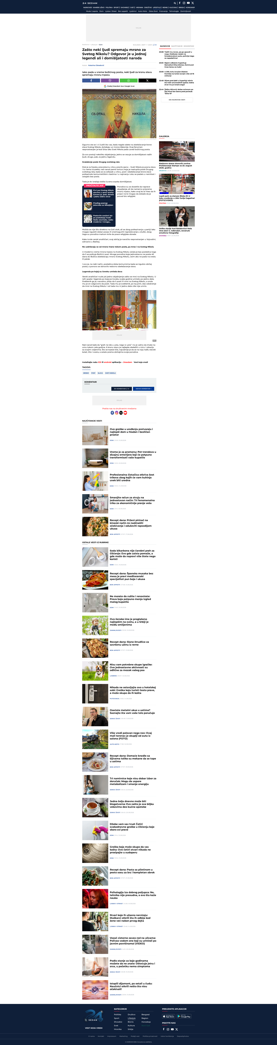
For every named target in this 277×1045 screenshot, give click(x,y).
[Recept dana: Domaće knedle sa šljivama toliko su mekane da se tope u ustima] (95, 762)
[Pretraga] (174, 3)
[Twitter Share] (147, 80)
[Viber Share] (110, 80)
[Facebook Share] (91, 80)
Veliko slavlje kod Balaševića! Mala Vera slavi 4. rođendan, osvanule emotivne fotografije (175, 231)
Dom (101, 11)
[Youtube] (125, 413)
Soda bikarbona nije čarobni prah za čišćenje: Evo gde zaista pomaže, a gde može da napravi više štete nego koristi (132, 555)
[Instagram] (184, 3)
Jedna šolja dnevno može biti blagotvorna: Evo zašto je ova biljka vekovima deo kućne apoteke (132, 804)
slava (100, 373)
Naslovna (85, 44)
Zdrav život (153, 11)
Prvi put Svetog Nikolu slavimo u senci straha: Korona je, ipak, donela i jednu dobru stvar (103, 193)
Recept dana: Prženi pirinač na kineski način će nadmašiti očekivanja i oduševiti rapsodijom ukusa (131, 524)
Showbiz (125, 7)
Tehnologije (174, 11)
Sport (116, 7)
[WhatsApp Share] (129, 80)
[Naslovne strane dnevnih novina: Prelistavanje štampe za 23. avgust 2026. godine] (177, 151)
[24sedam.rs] (89, 3)
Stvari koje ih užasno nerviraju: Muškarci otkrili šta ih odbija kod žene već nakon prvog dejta (130, 918)
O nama (91, 1036)
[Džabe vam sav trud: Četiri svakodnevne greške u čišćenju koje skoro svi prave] (95, 830)
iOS (99, 362)
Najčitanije (177, 46)
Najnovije (87, 7)
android (107, 362)
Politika (109, 7)
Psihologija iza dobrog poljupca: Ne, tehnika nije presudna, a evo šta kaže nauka (133, 895)
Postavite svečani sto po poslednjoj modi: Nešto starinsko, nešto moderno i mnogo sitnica (103, 219)
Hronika (139, 7)
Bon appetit (123, 11)
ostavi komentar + (143, 389)
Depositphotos (183, 1036)
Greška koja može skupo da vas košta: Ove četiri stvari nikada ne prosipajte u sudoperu (130, 850)
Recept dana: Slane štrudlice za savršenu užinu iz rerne (129, 643)
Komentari (189, 46)
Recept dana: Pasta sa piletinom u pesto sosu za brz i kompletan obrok (132, 871)
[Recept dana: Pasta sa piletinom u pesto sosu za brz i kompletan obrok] (95, 876)
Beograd (146, 1014)
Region (145, 1018)
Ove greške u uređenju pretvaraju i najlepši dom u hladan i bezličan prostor (131, 432)
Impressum (111, 1036)
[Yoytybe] (188, 3)
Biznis (165, 7)
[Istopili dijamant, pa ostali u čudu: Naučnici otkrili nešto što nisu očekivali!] (95, 990)
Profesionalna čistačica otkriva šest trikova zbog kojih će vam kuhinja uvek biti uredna (132, 477)
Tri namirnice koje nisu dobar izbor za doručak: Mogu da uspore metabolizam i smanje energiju (133, 781)
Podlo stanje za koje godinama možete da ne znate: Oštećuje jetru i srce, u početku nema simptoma (132, 964)
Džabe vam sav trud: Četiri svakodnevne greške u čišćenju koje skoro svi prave (132, 827)
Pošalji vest (135, 1036)
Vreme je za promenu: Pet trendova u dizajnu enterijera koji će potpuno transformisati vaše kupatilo (133, 455)
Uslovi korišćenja (167, 1036)
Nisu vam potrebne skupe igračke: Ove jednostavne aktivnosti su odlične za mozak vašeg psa (131, 667)
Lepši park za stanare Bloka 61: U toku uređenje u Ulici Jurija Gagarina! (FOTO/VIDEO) (177, 198)
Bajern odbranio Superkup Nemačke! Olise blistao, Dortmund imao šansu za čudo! (179, 65)
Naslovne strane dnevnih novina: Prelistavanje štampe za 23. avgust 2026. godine (175, 166)
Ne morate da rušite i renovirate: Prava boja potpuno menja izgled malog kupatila (130, 599)
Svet (132, 7)
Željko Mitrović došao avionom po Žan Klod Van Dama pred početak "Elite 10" (178, 91)
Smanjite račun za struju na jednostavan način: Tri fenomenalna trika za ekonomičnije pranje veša (132, 500)
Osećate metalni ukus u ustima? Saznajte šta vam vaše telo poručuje (132, 712)
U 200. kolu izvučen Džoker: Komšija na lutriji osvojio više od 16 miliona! (179, 74)
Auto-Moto (142, 11)
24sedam (127, 362)
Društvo (148, 7)
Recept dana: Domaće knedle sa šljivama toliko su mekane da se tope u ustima (133, 759)
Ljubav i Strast (111, 11)
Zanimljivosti (185, 11)
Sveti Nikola (110, 373)
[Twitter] (192, 3)
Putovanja (163, 11)
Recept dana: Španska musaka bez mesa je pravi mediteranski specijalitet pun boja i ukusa (131, 576)
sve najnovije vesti (177, 100)
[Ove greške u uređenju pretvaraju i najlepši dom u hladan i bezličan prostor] (95, 435)
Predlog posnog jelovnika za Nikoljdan (103, 204)
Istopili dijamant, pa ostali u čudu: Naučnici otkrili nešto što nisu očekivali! (131, 986)
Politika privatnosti (150, 1036)
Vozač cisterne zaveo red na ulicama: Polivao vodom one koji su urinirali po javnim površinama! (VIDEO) (133, 941)
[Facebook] (179, 3)
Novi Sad (146, 1025)
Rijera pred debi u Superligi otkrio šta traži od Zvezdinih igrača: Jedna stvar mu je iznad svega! (179, 83)
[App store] (168, 1016)
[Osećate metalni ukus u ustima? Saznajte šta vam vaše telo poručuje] (95, 716)
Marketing (123, 1036)
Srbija (181, 7)
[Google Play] (184, 1016)
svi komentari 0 (121, 389)
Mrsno (86, 373)
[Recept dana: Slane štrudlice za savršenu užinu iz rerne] (95, 648)
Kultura (173, 7)
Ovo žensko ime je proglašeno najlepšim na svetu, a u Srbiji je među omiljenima (129, 622)
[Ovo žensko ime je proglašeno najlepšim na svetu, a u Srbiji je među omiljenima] (95, 625)
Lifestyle (157, 7)
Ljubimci (133, 11)
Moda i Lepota (92, 11)
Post (93, 373)
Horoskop (190, 7)
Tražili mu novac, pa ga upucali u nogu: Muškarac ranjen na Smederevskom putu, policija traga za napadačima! (179, 55)
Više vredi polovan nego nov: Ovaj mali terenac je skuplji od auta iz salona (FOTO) (131, 736)
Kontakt (101, 1036)
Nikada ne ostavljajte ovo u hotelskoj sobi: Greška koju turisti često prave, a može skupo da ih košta (133, 690)
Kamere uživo (98, 7)
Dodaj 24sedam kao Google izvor (121, 86)
